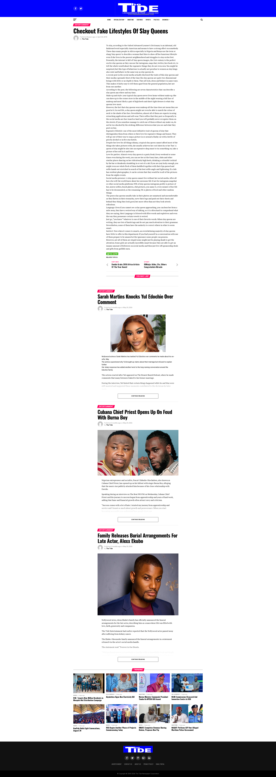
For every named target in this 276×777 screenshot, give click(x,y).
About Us (138, 764)
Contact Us (128, 764)
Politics (156, 19)
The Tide (85, 39)
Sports (148, 19)
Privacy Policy (148, 764)
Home (109, 19)
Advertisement (117, 764)
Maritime (131, 19)
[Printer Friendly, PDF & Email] (112, 254)
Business (165, 19)
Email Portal (160, 764)
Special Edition (119, 19)
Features (140, 19)
